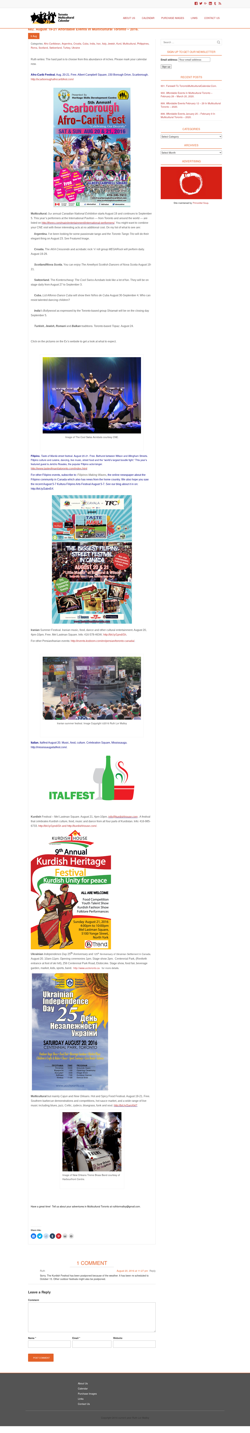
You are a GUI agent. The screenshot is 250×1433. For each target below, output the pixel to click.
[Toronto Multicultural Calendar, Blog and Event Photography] (52, 17)
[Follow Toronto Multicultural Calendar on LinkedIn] (210, 3)
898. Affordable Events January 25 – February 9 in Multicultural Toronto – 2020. (188, 115)
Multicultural (129, 43)
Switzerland (55, 47)
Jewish (111, 43)
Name (32, 1338)
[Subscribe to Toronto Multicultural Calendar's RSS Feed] (220, 3)
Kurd (118, 43)
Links (194, 18)
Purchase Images (172, 18)
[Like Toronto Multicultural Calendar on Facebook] (196, 3)
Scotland (43, 47)
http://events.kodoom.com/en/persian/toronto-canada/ (102, 640)
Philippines (143, 43)
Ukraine (76, 47)
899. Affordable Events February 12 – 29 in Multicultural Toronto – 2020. (191, 105)
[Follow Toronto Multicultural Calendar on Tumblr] (215, 3)
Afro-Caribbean (52, 43)
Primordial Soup (200, 202)
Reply (152, 1270)
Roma (34, 47)
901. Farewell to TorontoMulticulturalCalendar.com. (189, 86)
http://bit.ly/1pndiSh (114, 634)
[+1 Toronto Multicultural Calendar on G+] (205, 3)
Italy (104, 43)
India (92, 43)
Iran (98, 43)
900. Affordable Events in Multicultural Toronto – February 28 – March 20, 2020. (186, 94)
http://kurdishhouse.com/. (82, 825)
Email (76, 1338)
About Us (129, 18)
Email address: (170, 59)
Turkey (66, 47)
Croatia (77, 43)
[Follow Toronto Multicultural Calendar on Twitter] (201, 3)
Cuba (85, 43)
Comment (33, 1300)
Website (117, 1338)
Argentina (67, 43)
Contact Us (212, 18)
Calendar (148, 18)
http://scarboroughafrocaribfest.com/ (52, 79)
